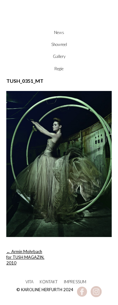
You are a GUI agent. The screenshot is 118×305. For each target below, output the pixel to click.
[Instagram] (96, 295)
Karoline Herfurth (59, 22)
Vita (29, 281)
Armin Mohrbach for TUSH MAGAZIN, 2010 (25, 257)
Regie (59, 68)
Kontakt (49, 281)
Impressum (75, 281)
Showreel (59, 44)
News (59, 32)
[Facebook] (81, 295)
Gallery (59, 56)
